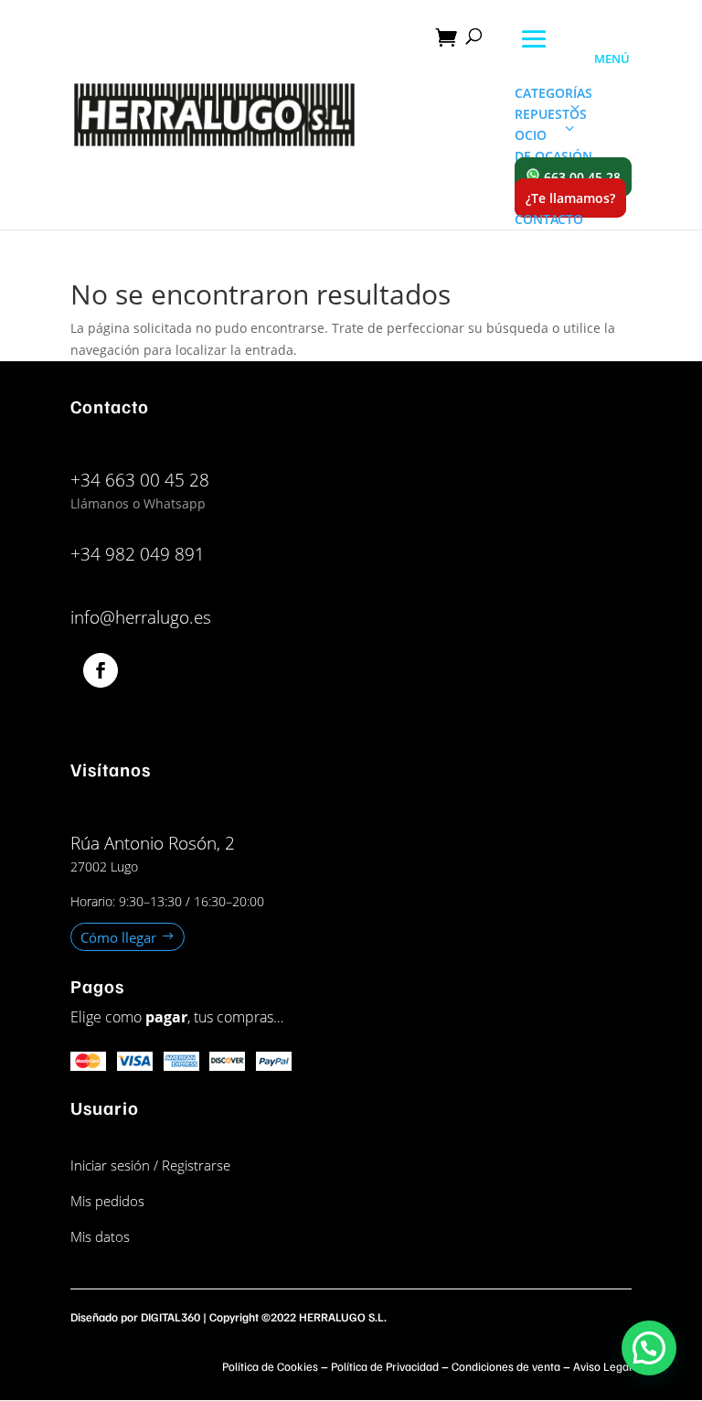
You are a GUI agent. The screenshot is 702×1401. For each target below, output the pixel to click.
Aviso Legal (602, 1366)
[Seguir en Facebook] (100, 670)
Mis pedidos (107, 1201)
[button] (649, 1348)
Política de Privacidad (385, 1366)
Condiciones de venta (506, 1366)
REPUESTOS (551, 114)
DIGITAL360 (170, 1317)
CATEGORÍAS (553, 93)
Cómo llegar (118, 936)
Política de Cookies (270, 1366)
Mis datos (100, 1236)
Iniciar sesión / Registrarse (150, 1165)
